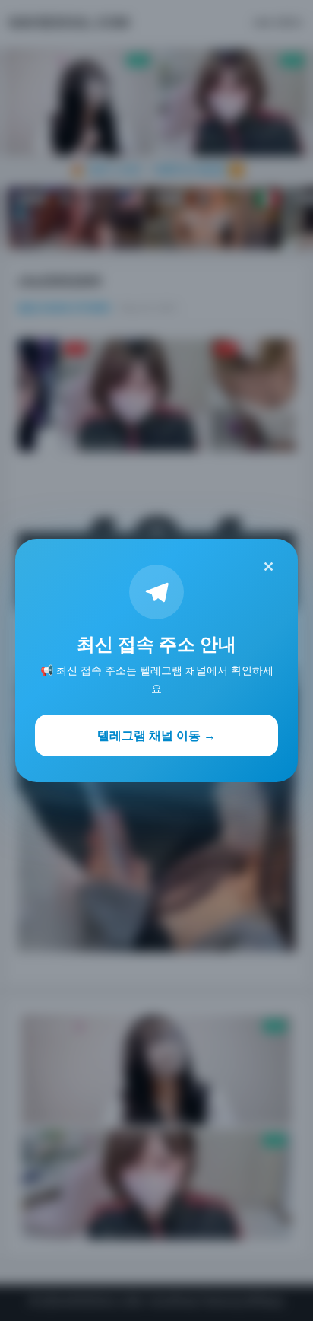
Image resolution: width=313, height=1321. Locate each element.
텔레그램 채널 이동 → (156, 735)
